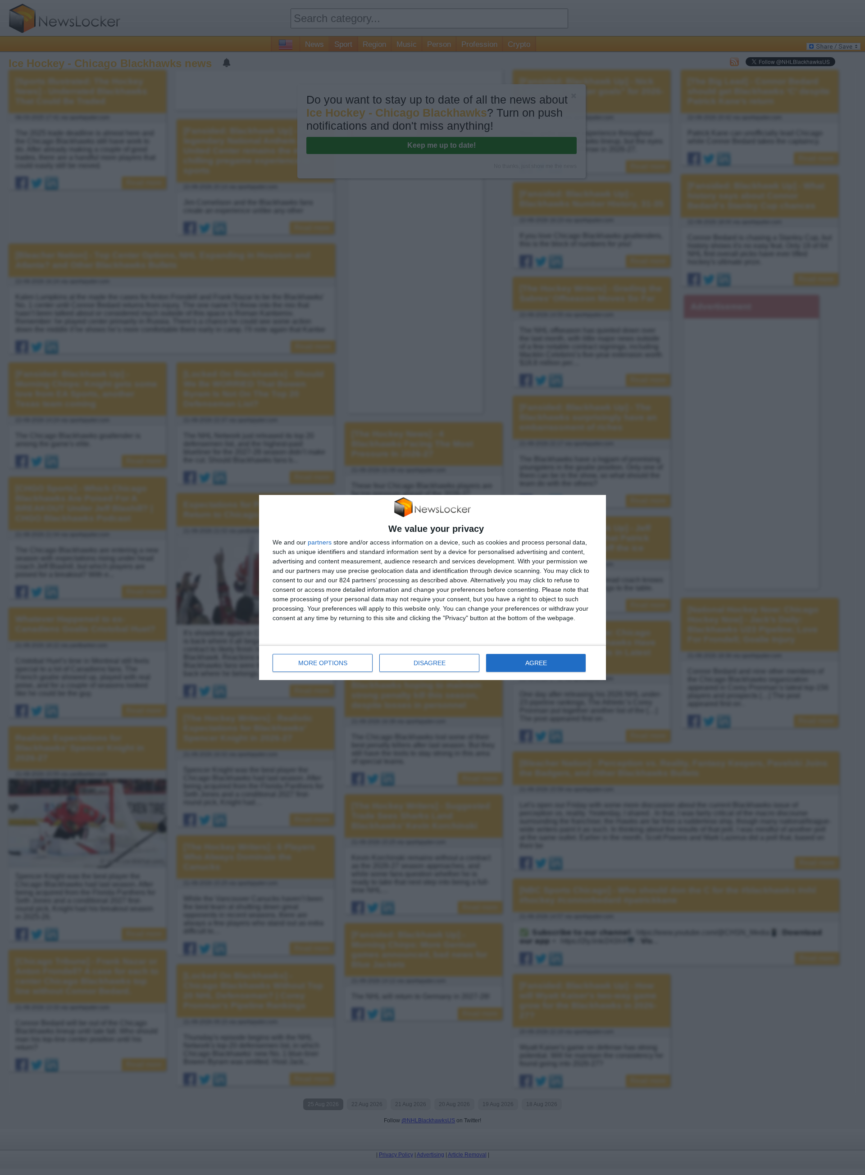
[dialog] (432, 588)
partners (320, 542)
